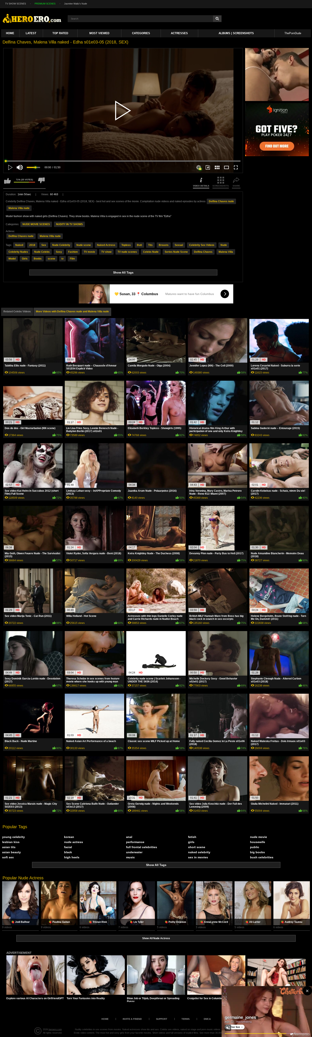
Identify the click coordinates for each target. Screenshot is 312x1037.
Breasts (164, 245)
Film (72, 258)
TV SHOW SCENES (15, 3)
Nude (224, 245)
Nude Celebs (42, 251)
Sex (43, 245)
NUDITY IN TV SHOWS (69, 224)
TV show (106, 251)
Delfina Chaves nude (221, 201)
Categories (141, 33)
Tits (150, 245)
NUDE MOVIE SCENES (36, 224)
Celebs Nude (151, 251)
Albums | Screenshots (236, 33)
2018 (32, 245)
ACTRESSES (179, 33)
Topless (126, 245)
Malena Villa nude (19, 208)
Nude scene (83, 245)
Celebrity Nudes (18, 251)
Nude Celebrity (61, 245)
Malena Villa (226, 251)
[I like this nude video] (7, 182)
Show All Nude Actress (156, 938)
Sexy (59, 251)
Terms (185, 1019)
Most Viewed (99, 33)
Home (10, 33)
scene (51, 258)
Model (12, 258)
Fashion (73, 251)
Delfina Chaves (203, 251)
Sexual (179, 245)
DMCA (207, 1019)
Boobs (38, 258)
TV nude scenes (127, 251)
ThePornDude (292, 33)
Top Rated (60, 33)
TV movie (89, 251)
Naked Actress (106, 245)
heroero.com (55, 1029)
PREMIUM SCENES (45, 3)
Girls (25, 258)
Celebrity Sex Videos (201, 245)
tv (62, 258)
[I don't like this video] (41, 182)
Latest (31, 33)
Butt (139, 245)
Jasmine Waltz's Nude (75, 3)
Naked (19, 245)
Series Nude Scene (176, 251)
